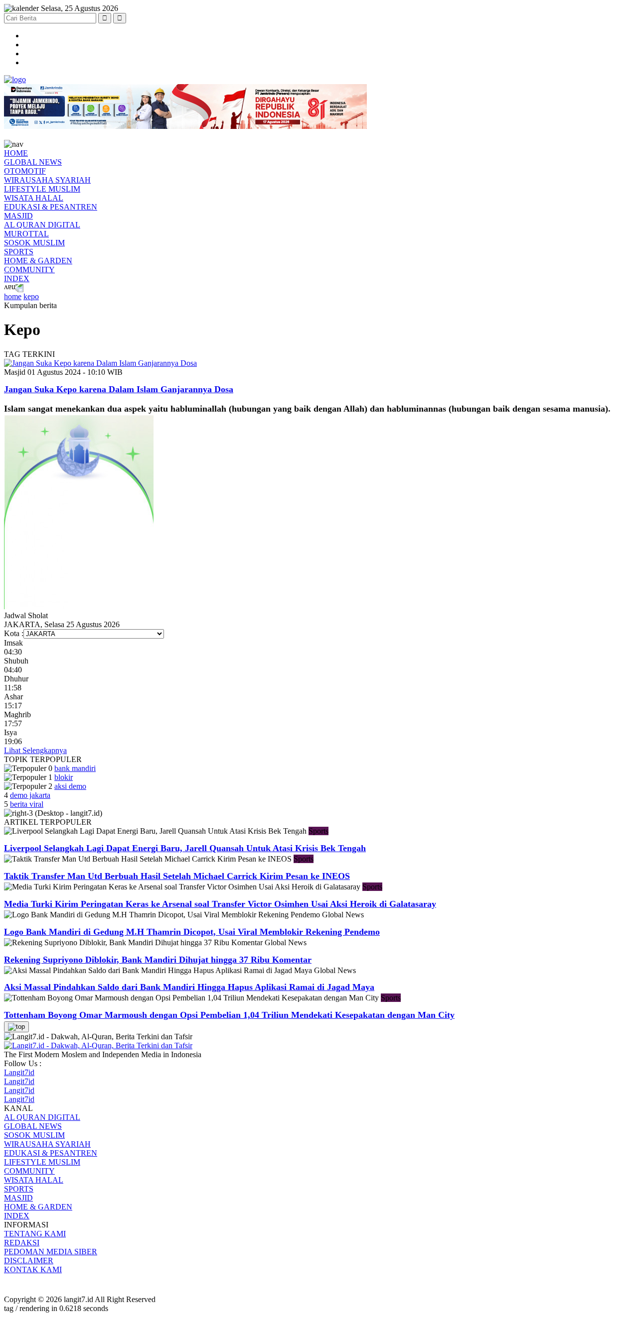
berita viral (26, 804)
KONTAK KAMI (33, 1269)
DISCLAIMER (28, 1260)
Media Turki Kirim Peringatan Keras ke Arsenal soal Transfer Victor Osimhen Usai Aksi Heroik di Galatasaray (220, 904)
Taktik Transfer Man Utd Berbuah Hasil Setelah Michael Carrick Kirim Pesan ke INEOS (177, 876)
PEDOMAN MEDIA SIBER (50, 1251)
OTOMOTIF (25, 171)
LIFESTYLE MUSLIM (42, 189)
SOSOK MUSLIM (34, 242)
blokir (63, 777)
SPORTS (18, 251)
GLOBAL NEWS (33, 162)
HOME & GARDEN (38, 260)
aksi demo (70, 786)
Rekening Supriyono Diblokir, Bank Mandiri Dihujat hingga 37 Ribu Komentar (158, 960)
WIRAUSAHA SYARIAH (47, 180)
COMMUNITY (29, 269)
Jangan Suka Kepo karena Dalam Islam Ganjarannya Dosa (118, 389)
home (12, 296)
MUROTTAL (26, 233)
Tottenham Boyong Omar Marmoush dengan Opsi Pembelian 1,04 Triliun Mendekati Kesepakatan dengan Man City (229, 1015)
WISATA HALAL (33, 198)
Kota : (13, 633)
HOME (16, 153)
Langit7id (19, 1072)
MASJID (18, 216)
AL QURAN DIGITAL (42, 224)
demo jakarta (30, 795)
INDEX (16, 278)
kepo (31, 296)
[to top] (16, 1026)
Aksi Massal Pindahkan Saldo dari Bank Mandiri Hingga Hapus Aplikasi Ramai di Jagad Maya (189, 987)
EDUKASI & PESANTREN (50, 207)
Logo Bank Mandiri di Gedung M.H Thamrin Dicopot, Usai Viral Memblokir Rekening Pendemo (192, 932)
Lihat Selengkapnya (35, 750)
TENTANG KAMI (35, 1233)
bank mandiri (75, 768)
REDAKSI (21, 1242)
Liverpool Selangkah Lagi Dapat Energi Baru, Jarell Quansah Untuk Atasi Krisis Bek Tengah (185, 848)
